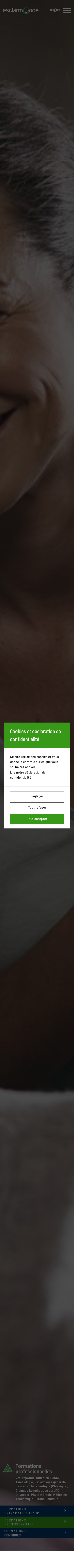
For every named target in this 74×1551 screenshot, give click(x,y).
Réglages (37, 796)
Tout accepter (37, 818)
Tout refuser (37, 807)
